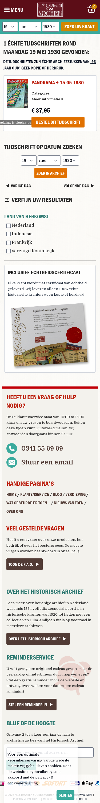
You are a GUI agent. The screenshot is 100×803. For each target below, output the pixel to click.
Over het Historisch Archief (34, 638)
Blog (57, 494)
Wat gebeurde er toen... (28, 502)
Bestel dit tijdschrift (58, 122)
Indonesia (22, 234)
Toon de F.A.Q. (21, 564)
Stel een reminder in (28, 704)
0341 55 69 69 (42, 448)
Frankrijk (21, 242)
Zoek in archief (51, 173)
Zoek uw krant (79, 26)
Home (11, 494)
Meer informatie (45, 99)
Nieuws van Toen (68, 502)
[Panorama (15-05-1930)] (17, 93)
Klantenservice (34, 494)
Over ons (14, 511)
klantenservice (30, 417)
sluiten (65, 795)
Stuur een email (47, 462)
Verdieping (76, 494)
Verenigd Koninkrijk (32, 251)
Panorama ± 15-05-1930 (57, 82)
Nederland (22, 225)
